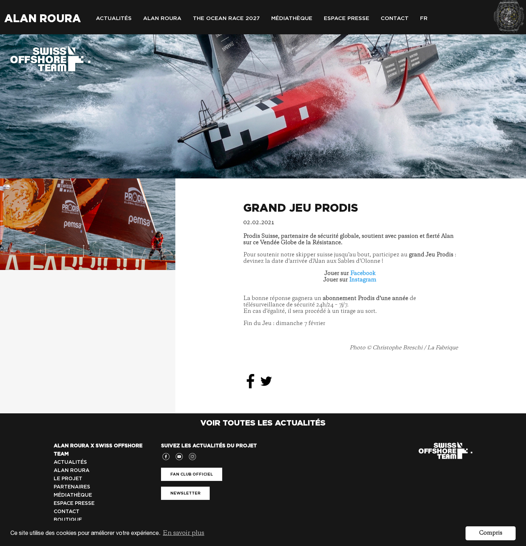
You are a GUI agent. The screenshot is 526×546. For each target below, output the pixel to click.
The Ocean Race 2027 (226, 18)
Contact (395, 18)
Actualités (114, 18)
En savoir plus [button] (183, 533)
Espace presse (346, 18)
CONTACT (66, 511)
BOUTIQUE (68, 519)
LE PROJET (68, 478)
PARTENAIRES (72, 487)
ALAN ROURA (71, 470)
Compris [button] (490, 533)
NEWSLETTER (185, 493)
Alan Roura (42, 18)
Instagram (362, 280)
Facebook (363, 273)
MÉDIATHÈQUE (73, 495)
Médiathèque (291, 18)
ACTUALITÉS (70, 462)
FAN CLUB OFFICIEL (191, 474)
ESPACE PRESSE (74, 503)
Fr (424, 18)
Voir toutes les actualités (263, 422)
